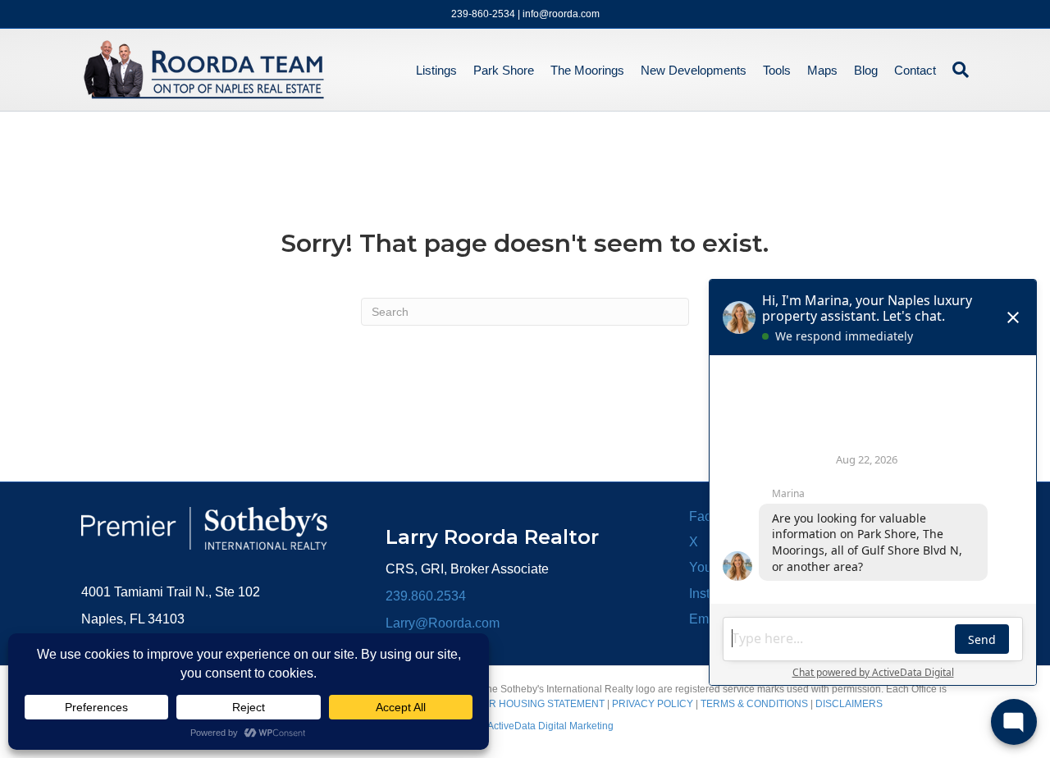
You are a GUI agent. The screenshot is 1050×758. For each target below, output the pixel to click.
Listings (436, 70)
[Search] (956, 70)
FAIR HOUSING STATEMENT (540, 704)
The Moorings (587, 70)
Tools (777, 70)
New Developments (693, 70)
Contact (915, 70)
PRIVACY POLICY (652, 704)
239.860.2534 (426, 596)
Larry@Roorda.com (443, 623)
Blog (866, 70)
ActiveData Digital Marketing (550, 726)
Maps (822, 70)
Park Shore (503, 70)
